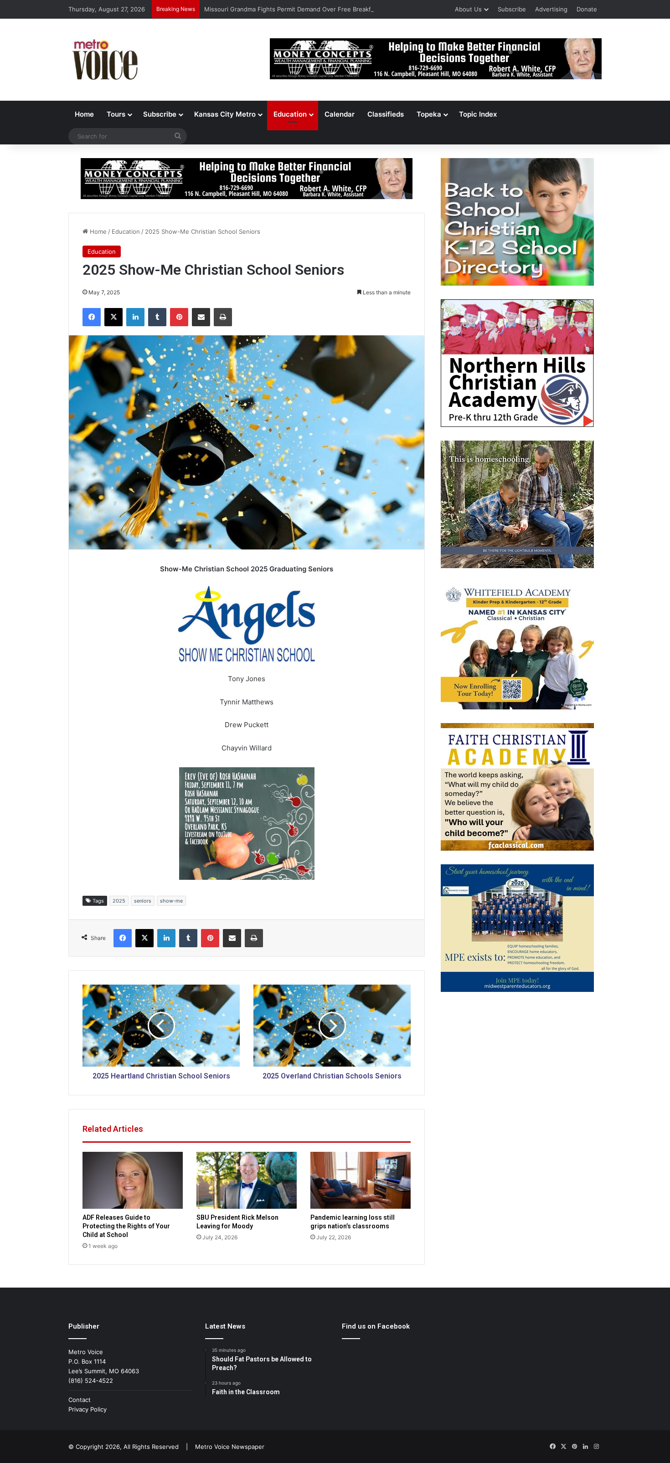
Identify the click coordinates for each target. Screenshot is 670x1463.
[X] (113, 317)
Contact (79, 1399)
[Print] (223, 317)
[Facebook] (91, 317)
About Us (468, 9)
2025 (119, 901)
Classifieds (385, 114)
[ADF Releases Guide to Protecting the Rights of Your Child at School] (132, 1180)
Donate (587, 9)
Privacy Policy (87, 1409)
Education (290, 114)
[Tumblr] (157, 317)
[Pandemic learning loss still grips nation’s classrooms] (360, 1180)
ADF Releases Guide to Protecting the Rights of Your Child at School (126, 1226)
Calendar (340, 114)
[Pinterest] (179, 317)
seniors (142, 901)
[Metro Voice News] (104, 59)
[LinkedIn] (135, 317)
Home (84, 114)
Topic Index (478, 114)
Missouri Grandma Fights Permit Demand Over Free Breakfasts (293, 9)
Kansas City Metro (225, 114)
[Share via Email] (201, 317)
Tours (116, 114)
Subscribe (512, 9)
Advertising (551, 9)
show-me (171, 901)
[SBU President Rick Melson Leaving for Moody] (246, 1180)
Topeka (429, 114)
